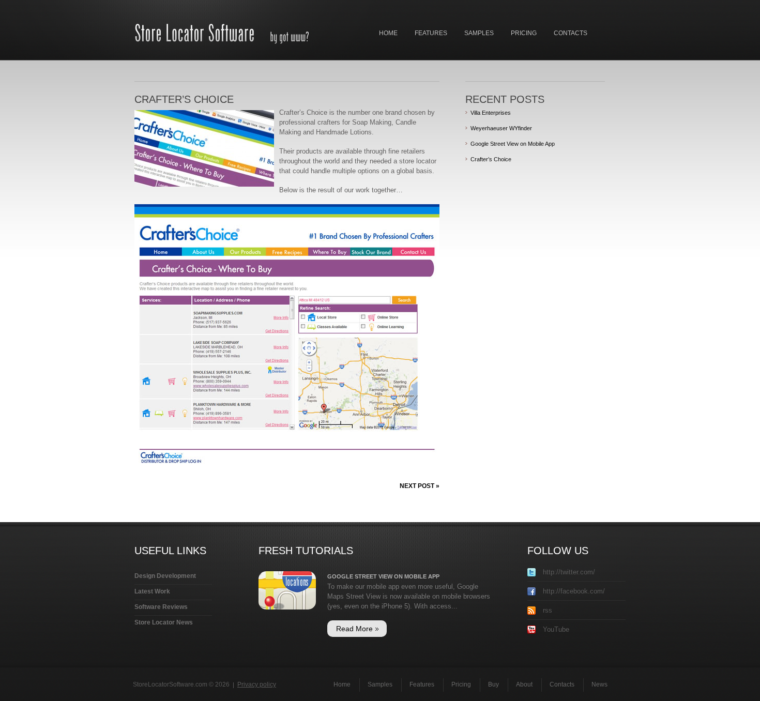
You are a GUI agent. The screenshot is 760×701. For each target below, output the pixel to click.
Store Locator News (163, 622)
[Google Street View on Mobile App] (287, 576)
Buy (493, 684)
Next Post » (419, 486)
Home (388, 33)
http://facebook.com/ (573, 591)
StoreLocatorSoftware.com (170, 684)
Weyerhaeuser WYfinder (501, 128)
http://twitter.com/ (568, 572)
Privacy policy (256, 684)
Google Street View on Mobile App (512, 144)
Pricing (524, 33)
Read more (354, 628)
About (524, 684)
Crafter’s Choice (490, 159)
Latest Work (152, 591)
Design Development (165, 576)
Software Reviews (161, 607)
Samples (479, 33)
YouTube (555, 629)
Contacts (570, 33)
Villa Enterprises (490, 113)
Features (431, 33)
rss (546, 610)
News (599, 684)
